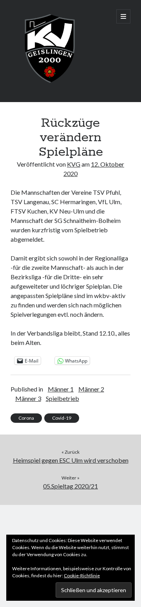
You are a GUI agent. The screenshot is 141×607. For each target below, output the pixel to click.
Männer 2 (91, 389)
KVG (73, 164)
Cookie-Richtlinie (82, 575)
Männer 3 (28, 398)
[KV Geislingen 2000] (50, 85)
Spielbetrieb (62, 398)
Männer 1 (61, 389)
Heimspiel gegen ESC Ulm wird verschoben (70, 460)
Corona (26, 418)
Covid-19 (61, 418)
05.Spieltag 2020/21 (70, 486)
